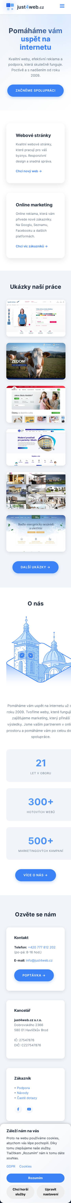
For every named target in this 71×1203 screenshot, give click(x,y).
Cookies (25, 1166)
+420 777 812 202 (42, 947)
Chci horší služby (20, 1191)
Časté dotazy (27, 1098)
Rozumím (35, 1178)
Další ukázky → (35, 567)
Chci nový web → (29, 171)
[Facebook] (18, 1109)
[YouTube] (29, 1109)
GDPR (11, 1166)
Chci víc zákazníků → (32, 246)
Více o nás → (35, 875)
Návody (23, 1093)
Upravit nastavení (50, 1191)
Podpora (23, 1088)
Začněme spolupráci (35, 90)
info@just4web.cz (39, 960)
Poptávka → (34, 975)
